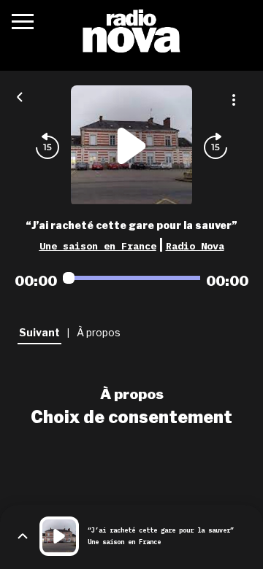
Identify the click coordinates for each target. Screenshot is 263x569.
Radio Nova (195, 245)
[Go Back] (20, 95)
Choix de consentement (131, 417)
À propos (132, 394)
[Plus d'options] (233, 100)
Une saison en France (97, 245)
